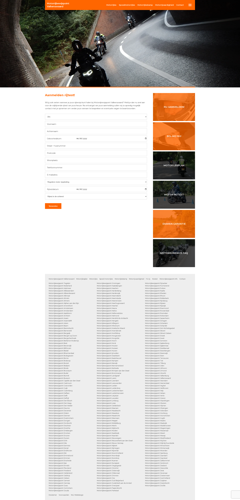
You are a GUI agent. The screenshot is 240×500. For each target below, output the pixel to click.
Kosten (155, 279)
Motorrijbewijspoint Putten (155, 288)
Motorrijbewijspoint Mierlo (107, 426)
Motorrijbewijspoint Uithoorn (156, 368)
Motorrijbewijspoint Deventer (60, 411)
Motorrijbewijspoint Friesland (60, 471)
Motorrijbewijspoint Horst (106, 343)
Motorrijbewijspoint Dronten (59, 433)
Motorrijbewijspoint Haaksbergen (109, 286)
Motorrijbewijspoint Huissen (107, 348)
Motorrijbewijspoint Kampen (107, 361)
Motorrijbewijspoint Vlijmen (155, 406)
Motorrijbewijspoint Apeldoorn (60, 313)
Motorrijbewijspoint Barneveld (60, 331)
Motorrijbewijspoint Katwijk (107, 363)
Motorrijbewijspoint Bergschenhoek (62, 338)
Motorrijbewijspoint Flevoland (60, 468)
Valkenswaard (58, 5)
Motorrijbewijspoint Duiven (59, 438)
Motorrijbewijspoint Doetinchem (61, 418)
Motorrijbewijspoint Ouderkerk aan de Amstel (114, 483)
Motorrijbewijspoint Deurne (59, 408)
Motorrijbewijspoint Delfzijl (59, 398)
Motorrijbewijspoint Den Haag (60, 403)
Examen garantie (174, 224)
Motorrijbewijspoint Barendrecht (61, 328)
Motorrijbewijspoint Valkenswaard (61, 279)
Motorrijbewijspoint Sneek (155, 336)
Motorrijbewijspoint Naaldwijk (108, 433)
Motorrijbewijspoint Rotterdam (157, 316)
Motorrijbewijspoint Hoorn (107, 341)
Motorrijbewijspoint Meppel (107, 421)
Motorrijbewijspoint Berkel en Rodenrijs (64, 341)
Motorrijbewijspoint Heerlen (107, 306)
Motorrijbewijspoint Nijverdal (107, 451)
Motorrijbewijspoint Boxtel (59, 363)
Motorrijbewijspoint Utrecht (155, 373)
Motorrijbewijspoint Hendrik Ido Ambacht (112, 318)
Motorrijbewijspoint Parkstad (108, 491)
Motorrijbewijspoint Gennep (59, 483)
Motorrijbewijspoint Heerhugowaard (110, 303)
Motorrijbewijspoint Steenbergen (157, 351)
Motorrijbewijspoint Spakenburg (157, 343)
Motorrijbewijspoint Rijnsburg (156, 301)
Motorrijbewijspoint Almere (59, 301)
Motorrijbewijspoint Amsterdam (61, 311)
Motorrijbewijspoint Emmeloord (61, 456)
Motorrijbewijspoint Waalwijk (156, 423)
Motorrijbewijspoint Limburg (107, 401)
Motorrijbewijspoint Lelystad (107, 396)
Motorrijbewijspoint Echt (58, 441)
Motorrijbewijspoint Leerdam (108, 381)
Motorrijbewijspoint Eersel (58, 448)
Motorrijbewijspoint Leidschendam (110, 391)
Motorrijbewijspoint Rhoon (155, 296)
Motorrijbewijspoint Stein (154, 356)
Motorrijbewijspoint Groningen (108, 283)
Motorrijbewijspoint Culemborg (60, 391)
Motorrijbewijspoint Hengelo (107, 321)
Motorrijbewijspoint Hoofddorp (108, 333)
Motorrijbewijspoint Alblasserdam (61, 291)
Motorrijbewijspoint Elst (57, 453)
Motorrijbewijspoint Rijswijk (155, 306)
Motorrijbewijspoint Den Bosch (60, 401)
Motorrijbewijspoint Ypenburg (156, 453)
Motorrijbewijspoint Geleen (59, 478)
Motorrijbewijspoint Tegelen (59, 283)
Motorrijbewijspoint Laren (106, 378)
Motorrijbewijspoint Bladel (58, 351)
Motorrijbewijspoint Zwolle (155, 486)
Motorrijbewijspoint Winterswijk (157, 448)
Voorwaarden (64, 495)
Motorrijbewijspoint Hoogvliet (108, 338)
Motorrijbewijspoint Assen (58, 318)
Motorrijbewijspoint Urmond (155, 371)
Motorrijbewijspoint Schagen (156, 321)
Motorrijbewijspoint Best (58, 343)
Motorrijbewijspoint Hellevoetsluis (109, 313)
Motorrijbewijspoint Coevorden (60, 386)
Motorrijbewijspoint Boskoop (59, 361)
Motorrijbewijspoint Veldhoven (156, 388)
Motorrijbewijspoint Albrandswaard (62, 293)
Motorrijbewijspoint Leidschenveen (110, 393)
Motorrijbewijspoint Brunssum (60, 371)
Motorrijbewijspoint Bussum (59, 378)
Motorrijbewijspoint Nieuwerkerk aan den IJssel (115, 441)
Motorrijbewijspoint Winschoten (157, 446)
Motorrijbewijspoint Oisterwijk (108, 471)
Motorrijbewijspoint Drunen (59, 436)
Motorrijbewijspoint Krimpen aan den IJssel (113, 371)
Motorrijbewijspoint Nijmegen (108, 448)
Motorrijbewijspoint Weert (155, 433)
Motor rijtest (174, 194)
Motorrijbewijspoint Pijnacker (156, 283)
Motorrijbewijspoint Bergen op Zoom (63, 336)
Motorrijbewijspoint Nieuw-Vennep (110, 443)
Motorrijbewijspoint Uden (154, 366)
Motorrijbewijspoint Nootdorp (108, 458)
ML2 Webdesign (77, 495)
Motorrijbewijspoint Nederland (60, 286)
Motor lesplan (174, 165)
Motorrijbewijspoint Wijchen (155, 441)
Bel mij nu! (174, 136)
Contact (180, 5)
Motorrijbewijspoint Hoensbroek (109, 331)
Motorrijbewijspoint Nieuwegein (109, 438)
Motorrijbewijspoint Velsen (155, 393)
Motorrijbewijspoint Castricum (60, 383)
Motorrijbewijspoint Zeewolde (156, 468)
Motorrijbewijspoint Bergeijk (59, 333)
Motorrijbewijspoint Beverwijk (60, 346)
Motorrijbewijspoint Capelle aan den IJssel (64, 381)
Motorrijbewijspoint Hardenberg (109, 291)
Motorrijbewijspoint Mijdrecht (108, 428)
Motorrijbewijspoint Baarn (58, 326)
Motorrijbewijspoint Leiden (107, 386)
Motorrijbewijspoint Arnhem (59, 316)
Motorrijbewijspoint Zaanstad (156, 458)
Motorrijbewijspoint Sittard (155, 331)
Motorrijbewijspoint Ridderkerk (157, 298)
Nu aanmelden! (174, 107)
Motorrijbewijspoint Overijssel (108, 486)
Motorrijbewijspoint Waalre (155, 421)
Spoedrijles (127, 5)
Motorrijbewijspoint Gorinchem (60, 488)
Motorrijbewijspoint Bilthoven (60, 348)
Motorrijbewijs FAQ (174, 253)
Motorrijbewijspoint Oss (106, 478)
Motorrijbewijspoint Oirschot (107, 468)
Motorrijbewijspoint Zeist (154, 471)
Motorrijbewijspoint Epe (58, 463)
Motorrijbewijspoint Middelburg (109, 423)
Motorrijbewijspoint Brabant (59, 366)
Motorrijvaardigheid (136, 279)
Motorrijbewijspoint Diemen (59, 416)
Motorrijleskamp (121, 279)
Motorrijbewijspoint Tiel (154, 361)
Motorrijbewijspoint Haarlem (107, 288)
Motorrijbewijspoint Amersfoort (61, 306)
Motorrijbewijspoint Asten (58, 323)
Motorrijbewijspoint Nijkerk (107, 446)
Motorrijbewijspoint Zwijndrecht (157, 483)
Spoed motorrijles (106, 279)
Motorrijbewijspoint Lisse (106, 403)
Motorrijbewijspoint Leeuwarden (109, 383)
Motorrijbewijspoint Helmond (108, 316)
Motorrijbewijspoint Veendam (156, 381)
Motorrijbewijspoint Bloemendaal (61, 353)
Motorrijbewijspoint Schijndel (156, 326)
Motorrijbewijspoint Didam (59, 413)
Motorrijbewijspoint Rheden (155, 293)
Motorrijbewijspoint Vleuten (155, 403)
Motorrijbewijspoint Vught (155, 418)
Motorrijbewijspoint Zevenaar (156, 473)
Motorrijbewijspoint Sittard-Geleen (158, 333)
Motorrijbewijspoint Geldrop (59, 476)
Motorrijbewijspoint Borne (58, 358)
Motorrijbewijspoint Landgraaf (108, 376)
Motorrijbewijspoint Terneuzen (157, 358)
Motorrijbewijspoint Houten (107, 346)
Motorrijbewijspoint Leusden (107, 398)
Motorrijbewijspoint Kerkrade (108, 368)
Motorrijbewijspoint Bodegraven (61, 356)
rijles (111, 5)
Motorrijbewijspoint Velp (154, 391)
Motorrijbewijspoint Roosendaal (157, 311)
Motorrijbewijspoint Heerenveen (109, 301)
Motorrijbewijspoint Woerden (156, 451)
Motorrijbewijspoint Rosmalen (156, 313)
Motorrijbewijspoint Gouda (59, 491)
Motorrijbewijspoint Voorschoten (157, 416)
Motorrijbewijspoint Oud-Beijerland (110, 481)
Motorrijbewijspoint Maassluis (108, 413)
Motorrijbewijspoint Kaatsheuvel (109, 358)
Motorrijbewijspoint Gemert (59, 481)
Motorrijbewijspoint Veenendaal (157, 383)
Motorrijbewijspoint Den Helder (60, 406)
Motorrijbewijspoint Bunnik (59, 376)
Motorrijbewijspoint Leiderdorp (108, 388)
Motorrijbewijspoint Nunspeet (108, 463)
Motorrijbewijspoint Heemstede (109, 298)
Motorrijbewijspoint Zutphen (156, 481)
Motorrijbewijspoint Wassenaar (156, 431)
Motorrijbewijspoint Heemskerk (109, 296)
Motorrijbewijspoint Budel (58, 373)
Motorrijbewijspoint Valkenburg (157, 376)
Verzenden (53, 206)
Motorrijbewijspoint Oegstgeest (109, 466)
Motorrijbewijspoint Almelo (59, 298)
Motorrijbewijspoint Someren (156, 341)
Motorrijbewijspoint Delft (58, 396)
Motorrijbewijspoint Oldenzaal (108, 473)
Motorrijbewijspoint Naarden (107, 436)
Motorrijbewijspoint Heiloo (107, 311)
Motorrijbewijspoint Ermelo (59, 466)
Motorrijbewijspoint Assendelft (60, 321)
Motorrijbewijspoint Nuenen (107, 461)
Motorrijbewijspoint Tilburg (155, 363)
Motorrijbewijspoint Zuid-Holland (157, 478)
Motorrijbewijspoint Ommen (107, 476)
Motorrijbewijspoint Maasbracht (108, 411)
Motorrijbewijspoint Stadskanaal (157, 348)
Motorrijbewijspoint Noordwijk (108, 456)
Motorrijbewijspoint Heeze (107, 308)
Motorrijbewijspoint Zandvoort (156, 463)
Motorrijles (93, 279)
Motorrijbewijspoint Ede (58, 443)
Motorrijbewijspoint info (169, 279)
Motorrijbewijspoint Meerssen (108, 418)
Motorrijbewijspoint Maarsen (107, 408)
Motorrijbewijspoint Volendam (156, 411)
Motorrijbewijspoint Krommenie (109, 373)
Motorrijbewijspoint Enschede (60, 461)
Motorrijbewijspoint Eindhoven (60, 451)
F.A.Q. (148, 279)
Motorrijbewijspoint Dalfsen (59, 393)
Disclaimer (53, 495)
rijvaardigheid (164, 5)
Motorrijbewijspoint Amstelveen (61, 308)
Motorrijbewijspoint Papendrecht (109, 488)
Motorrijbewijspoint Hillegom (108, 323)
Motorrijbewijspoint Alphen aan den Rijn (64, 303)
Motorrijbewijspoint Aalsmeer (60, 288)
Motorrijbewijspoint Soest (154, 338)
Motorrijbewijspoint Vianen (155, 398)
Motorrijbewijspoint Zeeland (155, 466)
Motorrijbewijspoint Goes (58, 486)
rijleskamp (145, 5)
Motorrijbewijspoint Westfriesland (158, 438)
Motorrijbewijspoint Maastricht (108, 416)
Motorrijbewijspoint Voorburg (156, 413)
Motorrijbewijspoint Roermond (156, 308)
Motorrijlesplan (82, 279)
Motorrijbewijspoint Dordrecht (60, 423)
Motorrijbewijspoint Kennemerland (110, 366)
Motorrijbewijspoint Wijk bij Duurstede (159, 443)
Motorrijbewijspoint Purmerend (157, 286)
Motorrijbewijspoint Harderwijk (108, 293)
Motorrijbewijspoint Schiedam (156, 323)
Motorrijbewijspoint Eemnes (59, 446)
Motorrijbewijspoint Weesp (155, 436)
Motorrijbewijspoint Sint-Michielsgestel (160, 328)
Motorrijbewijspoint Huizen (107, 351)
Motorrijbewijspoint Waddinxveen (158, 426)
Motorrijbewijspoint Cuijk (58, 388)
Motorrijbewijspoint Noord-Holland (110, 453)
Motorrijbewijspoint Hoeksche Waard (111, 328)
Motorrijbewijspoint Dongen (59, 421)
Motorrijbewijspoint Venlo (154, 396)
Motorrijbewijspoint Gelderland (60, 473)
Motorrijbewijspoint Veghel (155, 386)
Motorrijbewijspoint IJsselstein (108, 356)
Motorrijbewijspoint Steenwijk (156, 353)
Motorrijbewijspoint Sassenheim (157, 318)
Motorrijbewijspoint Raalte (155, 291)
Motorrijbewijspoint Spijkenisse (156, 346)
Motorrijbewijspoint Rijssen (155, 303)
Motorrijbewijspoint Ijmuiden (108, 353)
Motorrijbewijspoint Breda (58, 368)
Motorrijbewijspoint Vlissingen (156, 408)
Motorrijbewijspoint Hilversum (108, 326)
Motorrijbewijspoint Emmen (59, 458)
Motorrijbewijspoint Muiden (107, 431)
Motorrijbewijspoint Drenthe (59, 428)
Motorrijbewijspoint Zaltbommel (157, 461)
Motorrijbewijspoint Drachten (60, 426)
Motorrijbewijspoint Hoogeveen (109, 336)
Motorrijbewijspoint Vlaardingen (157, 401)
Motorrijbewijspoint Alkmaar (59, 296)
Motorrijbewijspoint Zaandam (156, 456)
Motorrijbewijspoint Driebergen (61, 431)
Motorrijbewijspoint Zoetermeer (157, 476)
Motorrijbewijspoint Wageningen (157, 428)
